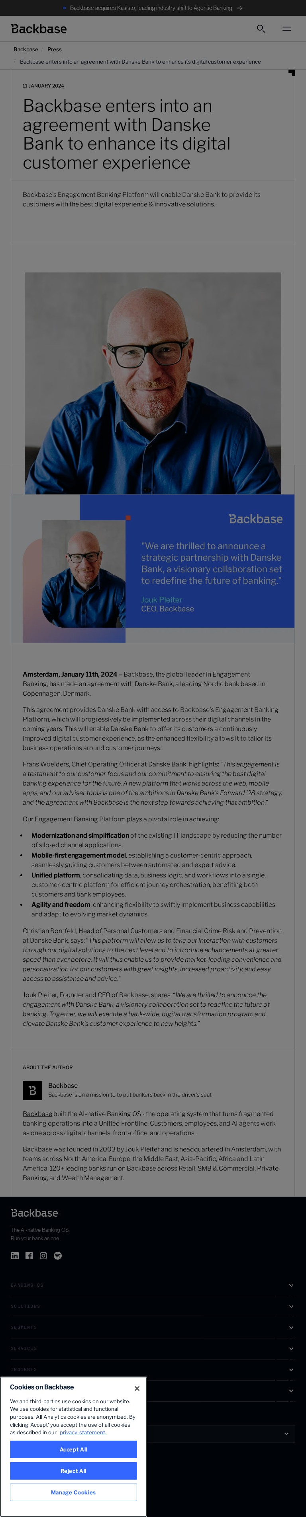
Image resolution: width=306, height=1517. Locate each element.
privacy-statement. (83, 1432)
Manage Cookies (73, 1492)
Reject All (74, 1471)
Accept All (74, 1449)
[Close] (137, 1388)
